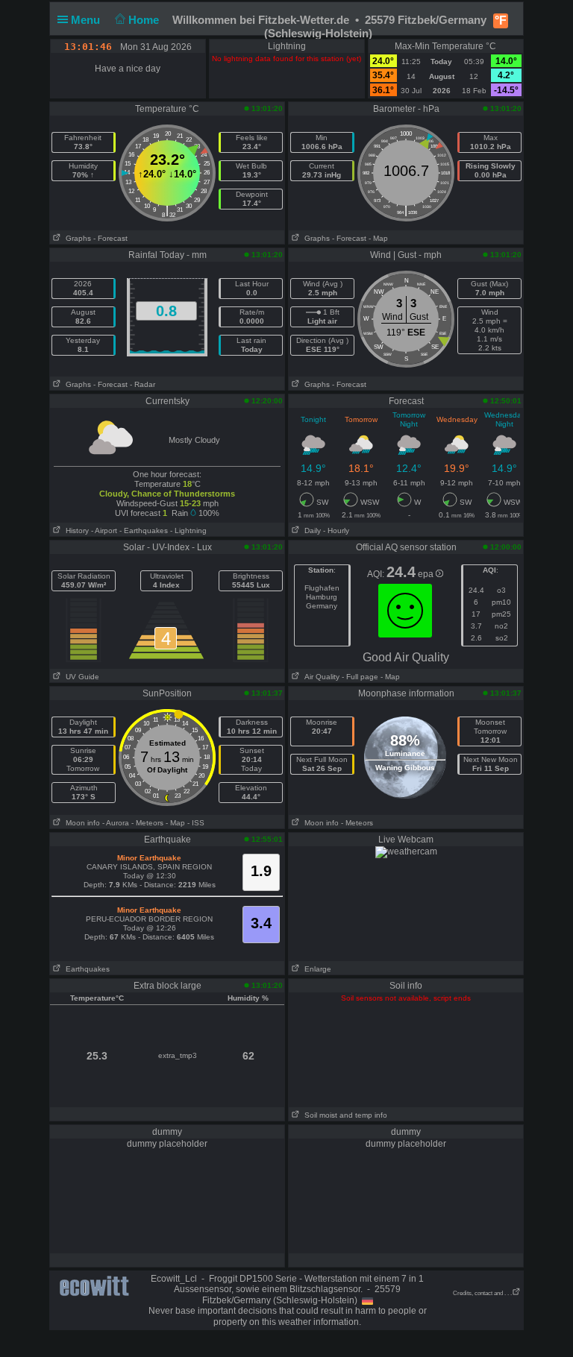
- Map (378, 238)
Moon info (80, 823)
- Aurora (115, 823)
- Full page (360, 677)
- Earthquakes (143, 530)
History (75, 530)
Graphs (76, 238)
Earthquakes (85, 969)
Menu (87, 19)
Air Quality (319, 677)
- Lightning (188, 530)
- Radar (142, 384)
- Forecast (110, 238)
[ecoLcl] (97, 1286)
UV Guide (80, 677)
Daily (310, 530)
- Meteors (147, 823)
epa (427, 574)
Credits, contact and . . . (482, 1293)
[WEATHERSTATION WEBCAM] (406, 851)
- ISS (195, 823)
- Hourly (336, 530)
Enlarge (315, 969)
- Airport (104, 530)
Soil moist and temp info (343, 1115)
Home (145, 19)
